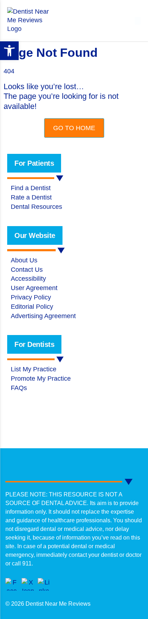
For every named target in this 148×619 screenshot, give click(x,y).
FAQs (19, 387)
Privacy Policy (31, 297)
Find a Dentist (31, 188)
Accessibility (28, 278)
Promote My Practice (41, 378)
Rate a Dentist (31, 197)
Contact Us (27, 269)
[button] (138, 21)
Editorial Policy (32, 306)
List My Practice (33, 369)
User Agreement (34, 288)
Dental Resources (36, 206)
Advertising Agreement (43, 316)
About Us (24, 260)
